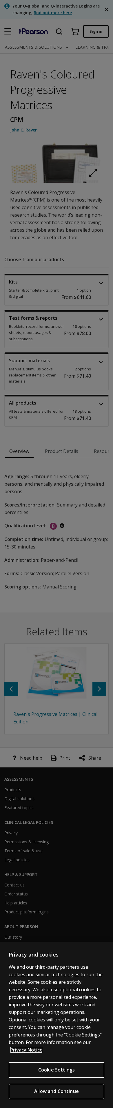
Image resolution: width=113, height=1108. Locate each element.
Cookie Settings (56, 1070)
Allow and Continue (56, 1091)
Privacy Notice (26, 1050)
